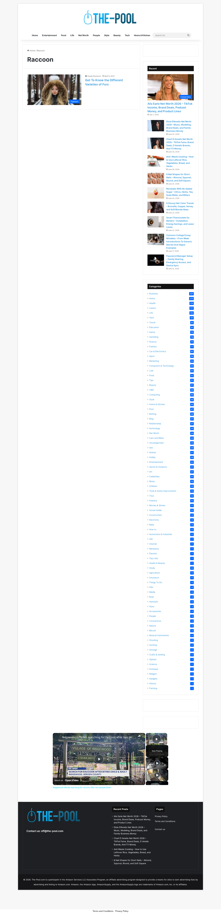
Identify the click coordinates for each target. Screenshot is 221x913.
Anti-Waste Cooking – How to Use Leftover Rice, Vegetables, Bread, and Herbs (132, 852)
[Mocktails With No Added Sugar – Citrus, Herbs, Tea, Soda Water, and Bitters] (155, 193)
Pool (151, 409)
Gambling (153, 337)
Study (152, 568)
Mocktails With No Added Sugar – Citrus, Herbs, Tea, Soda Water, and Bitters (179, 191)
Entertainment (49, 35)
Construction (155, 515)
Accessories (155, 611)
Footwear (153, 669)
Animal (152, 452)
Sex (151, 447)
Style (106, 35)
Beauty (117, 35)
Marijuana (154, 548)
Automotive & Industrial (160, 534)
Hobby (152, 457)
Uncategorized (156, 443)
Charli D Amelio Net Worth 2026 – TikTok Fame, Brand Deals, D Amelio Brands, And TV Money (131, 841)
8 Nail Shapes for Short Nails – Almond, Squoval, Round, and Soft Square (179, 177)
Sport (152, 356)
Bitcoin (152, 630)
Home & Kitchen (142, 35)
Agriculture (154, 573)
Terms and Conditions (165, 821)
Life (72, 35)
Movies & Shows (157, 505)
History (152, 683)
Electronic (154, 520)
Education (154, 327)
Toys (151, 496)
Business (153, 293)
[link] (58, 738)
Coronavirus (155, 621)
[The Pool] (110, 17)
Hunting (153, 645)
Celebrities (154, 476)
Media (152, 592)
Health (152, 303)
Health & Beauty (157, 563)
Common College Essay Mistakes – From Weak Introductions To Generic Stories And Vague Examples (179, 241)
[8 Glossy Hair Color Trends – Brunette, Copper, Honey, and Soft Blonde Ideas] (155, 207)
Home (35, 35)
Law (151, 370)
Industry (153, 500)
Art (150, 471)
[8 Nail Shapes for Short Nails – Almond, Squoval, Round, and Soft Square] (155, 178)
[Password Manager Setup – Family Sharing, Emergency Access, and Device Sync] (155, 260)
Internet (153, 544)
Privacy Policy (161, 816)
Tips (151, 380)
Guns (151, 606)
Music (152, 481)
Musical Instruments (159, 635)
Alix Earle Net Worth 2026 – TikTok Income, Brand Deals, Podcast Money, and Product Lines (169, 107)
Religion (153, 674)
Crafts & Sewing (157, 654)
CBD (151, 390)
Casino (152, 308)
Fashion (153, 346)
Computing (154, 394)
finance (153, 342)
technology (154, 428)
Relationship (155, 423)
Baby (151, 524)
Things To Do (155, 582)
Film (151, 587)
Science (153, 664)
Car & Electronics (157, 351)
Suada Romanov (94, 76)
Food (63, 35)
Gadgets (153, 678)
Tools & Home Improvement (162, 491)
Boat (151, 597)
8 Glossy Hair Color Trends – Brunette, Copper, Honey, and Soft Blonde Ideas (180, 206)
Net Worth (83, 35)
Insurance (154, 577)
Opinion (153, 659)
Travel (152, 322)
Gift (151, 539)
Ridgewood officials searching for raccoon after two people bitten (98, 737)
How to (152, 529)
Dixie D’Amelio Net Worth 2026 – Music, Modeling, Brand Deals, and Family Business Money (130, 830)
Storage (153, 650)
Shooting (153, 640)
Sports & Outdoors (158, 467)
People (96, 35)
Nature (152, 626)
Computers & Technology (161, 366)
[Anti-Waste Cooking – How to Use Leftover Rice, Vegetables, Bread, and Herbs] (155, 161)
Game (152, 332)
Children (153, 486)
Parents (153, 553)
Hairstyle (153, 601)
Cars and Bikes (156, 438)
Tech (127, 35)
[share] (139, 736)
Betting (152, 414)
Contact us (160, 829)
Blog (151, 419)
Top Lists (153, 558)
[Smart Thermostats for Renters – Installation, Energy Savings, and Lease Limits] (155, 221)
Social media (155, 510)
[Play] (157, 763)
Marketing (154, 361)
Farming (153, 688)
